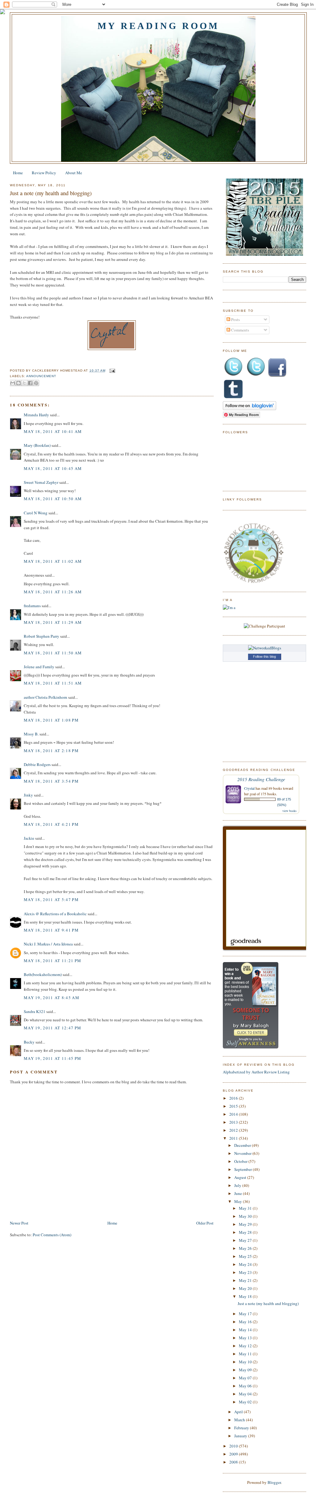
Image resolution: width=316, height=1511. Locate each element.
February (242, 1428)
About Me (73, 172)
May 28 (246, 1232)
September (243, 1169)
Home (18, 172)
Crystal (249, 788)
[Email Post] (111, 370)
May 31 (246, 1208)
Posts (235, 319)
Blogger (274, 1482)
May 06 (246, 1386)
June (238, 1193)
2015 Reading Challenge (261, 779)
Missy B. (31, 734)
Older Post (205, 1223)
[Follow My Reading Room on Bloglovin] (249, 408)
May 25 (246, 1256)
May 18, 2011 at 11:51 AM (53, 683)
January (241, 1436)
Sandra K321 (34, 1011)
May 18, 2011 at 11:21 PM (52, 960)
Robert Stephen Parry (41, 636)
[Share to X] (24, 383)
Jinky (28, 795)
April (239, 1411)
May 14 (246, 1329)
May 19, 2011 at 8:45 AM (51, 997)
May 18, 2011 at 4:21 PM (51, 824)
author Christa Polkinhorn (45, 697)
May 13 (246, 1337)
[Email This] (13, 383)
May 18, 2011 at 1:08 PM (51, 720)
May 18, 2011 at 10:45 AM (53, 468)
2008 (234, 1462)
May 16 (246, 1321)
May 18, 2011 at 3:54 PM (51, 781)
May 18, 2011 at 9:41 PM (51, 930)
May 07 (246, 1378)
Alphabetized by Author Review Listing (256, 1072)
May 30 (246, 1216)
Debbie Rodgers (37, 764)
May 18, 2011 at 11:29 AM (53, 622)
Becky (29, 1042)
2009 (234, 1454)
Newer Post (19, 1223)
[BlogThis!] (18, 383)
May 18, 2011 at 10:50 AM (53, 498)
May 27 (246, 1240)
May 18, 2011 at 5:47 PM (51, 899)
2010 (234, 1446)
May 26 (246, 1248)
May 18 (246, 1296)
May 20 (246, 1288)
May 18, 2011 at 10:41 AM (53, 431)
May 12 (246, 1345)
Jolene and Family (39, 666)
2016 (234, 1098)
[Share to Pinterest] (36, 383)
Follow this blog (264, 656)
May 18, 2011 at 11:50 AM (53, 653)
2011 (234, 1138)
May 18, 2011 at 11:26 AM (53, 592)
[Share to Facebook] (30, 383)
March (240, 1419)
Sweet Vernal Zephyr (41, 482)
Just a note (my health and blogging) (51, 193)
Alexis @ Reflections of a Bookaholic (55, 913)
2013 (234, 1122)
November (243, 1153)
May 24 (246, 1264)
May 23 (246, 1272)
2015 (234, 1106)
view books (289, 811)
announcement (41, 376)
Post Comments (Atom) (52, 1234)
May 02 (246, 1402)
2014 (234, 1114)
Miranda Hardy (36, 415)
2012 (234, 1130)
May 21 (246, 1280)
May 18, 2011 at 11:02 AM (53, 561)
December (243, 1145)
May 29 (246, 1224)
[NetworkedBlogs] (264, 648)
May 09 (246, 1370)
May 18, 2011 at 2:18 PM (51, 750)
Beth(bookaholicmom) (43, 974)
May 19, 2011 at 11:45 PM (52, 1058)
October (241, 1161)
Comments (239, 330)
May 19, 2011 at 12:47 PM (52, 1028)
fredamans (32, 605)
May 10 (246, 1362)
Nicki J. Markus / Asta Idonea (48, 944)
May (238, 1201)
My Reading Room (158, 26)
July (238, 1185)
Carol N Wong (36, 513)
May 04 (246, 1394)
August (240, 1177)
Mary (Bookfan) (37, 445)
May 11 (246, 1354)
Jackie (29, 838)
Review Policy (44, 172)
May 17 (246, 1313)
